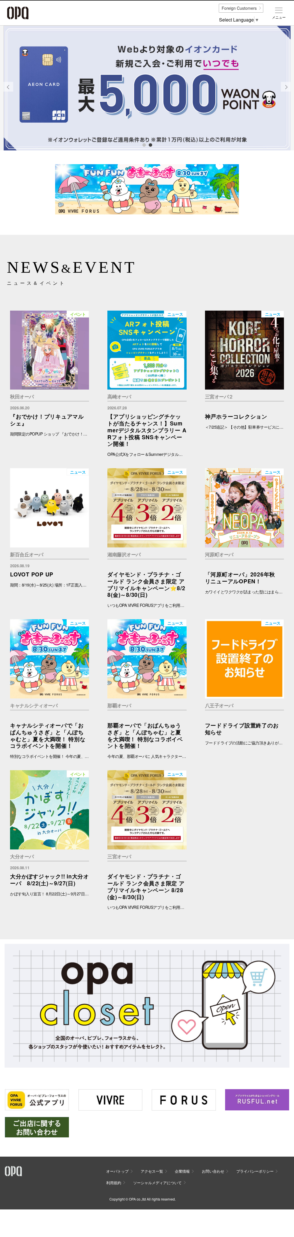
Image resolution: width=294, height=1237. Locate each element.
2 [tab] (150, 144)
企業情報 (182, 1171)
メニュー (279, 17)
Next (286, 91)
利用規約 (113, 1182)
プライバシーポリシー (255, 1171)
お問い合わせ (213, 1171)
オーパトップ (117, 1171)
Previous (8, 91)
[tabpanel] (147, 88)
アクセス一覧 (152, 1171)
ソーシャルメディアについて (157, 1182)
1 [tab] (143, 144)
